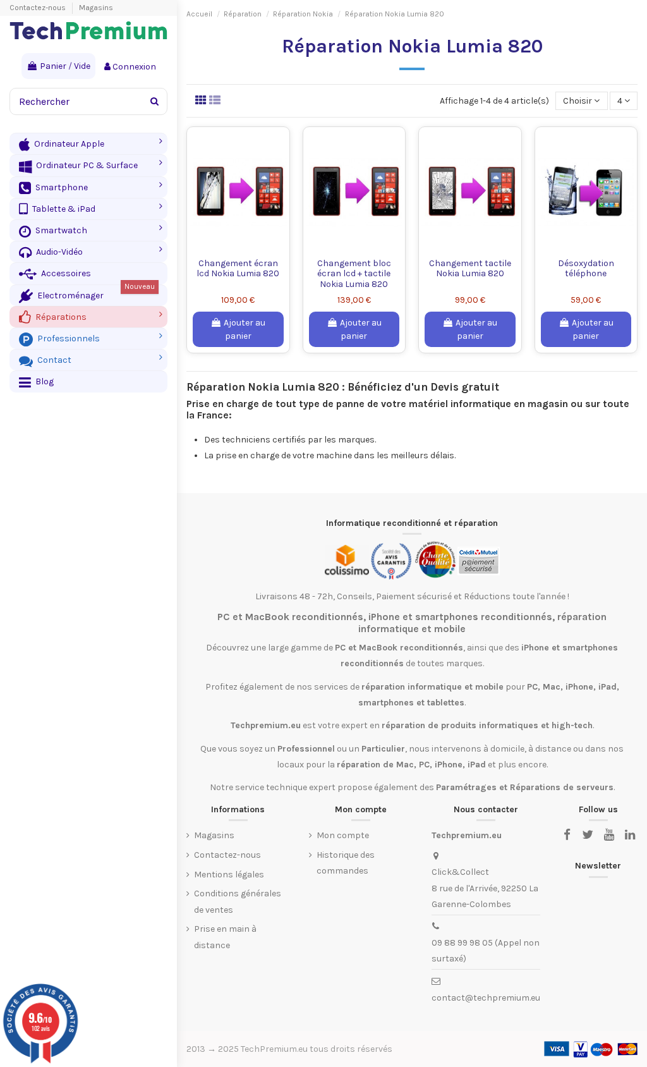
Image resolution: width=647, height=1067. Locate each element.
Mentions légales (229, 874)
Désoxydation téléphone (586, 268)
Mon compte (343, 835)
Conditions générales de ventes (237, 901)
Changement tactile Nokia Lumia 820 (470, 268)
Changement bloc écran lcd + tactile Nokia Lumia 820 (354, 274)
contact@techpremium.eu (486, 997)
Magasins (96, 7)
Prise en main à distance (225, 937)
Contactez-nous (38, 7)
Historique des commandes (346, 863)
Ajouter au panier (244, 329)
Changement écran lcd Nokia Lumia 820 (238, 268)
